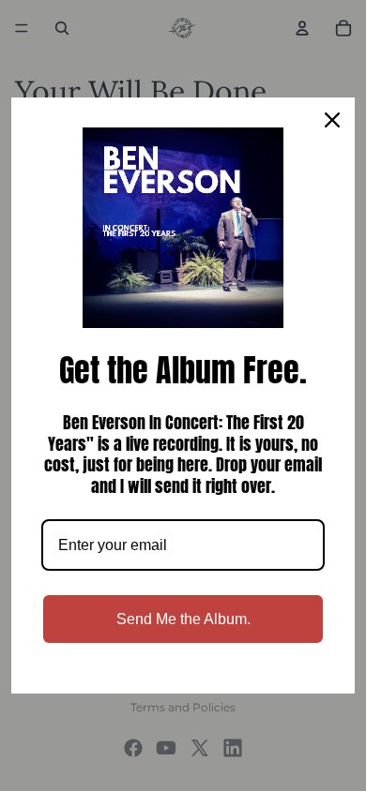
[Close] (332, 119)
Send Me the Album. (183, 619)
